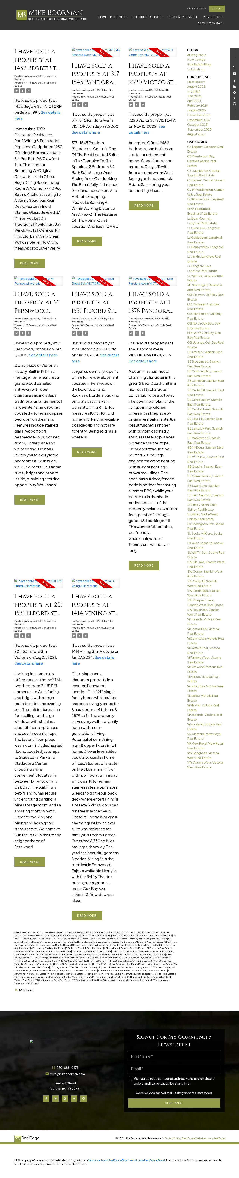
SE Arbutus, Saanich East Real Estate (84, 948)
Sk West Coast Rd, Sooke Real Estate (119, 964)
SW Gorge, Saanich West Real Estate (68, 967)
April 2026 (194, 101)
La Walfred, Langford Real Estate (103, 942)
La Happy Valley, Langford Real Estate (147, 938)
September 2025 (199, 129)
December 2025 (198, 115)
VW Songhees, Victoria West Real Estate (131, 980)
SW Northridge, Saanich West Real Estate (149, 967)
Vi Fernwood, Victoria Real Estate (35, 84)
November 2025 (198, 120)
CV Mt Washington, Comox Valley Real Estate (66, 935)
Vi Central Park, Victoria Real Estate (149, 970)
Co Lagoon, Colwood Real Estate (45, 932)
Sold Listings (196, 69)
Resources (212, 17)
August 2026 (196, 86)
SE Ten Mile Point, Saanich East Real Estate (73, 961)
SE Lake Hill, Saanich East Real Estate (59, 954)
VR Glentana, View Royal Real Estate (53, 980)
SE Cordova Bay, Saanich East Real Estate (133, 951)
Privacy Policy (173, 1138)
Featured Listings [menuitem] (147, 17)
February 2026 (197, 105)
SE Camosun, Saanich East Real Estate (51, 951)
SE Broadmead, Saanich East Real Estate (125, 948)
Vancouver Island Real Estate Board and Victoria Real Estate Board (126, 1160)
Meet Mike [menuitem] (118, 17)
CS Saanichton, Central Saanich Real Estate (135, 932)
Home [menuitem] (102, 17)
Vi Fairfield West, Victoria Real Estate (103, 973)
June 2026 (194, 96)
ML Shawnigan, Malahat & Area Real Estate (141, 942)
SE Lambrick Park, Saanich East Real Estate (101, 954)
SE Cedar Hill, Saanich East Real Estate (91, 951)
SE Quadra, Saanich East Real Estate (105, 957)
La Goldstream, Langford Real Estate (108, 938)
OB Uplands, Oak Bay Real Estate (48, 948)
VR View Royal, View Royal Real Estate (91, 980)
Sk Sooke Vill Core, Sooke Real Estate (81, 964)
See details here (86, 132)
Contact (217, 8)
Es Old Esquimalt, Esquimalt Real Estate (151, 935)
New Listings (196, 60)
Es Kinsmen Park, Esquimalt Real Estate (110, 935)
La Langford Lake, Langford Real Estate (65, 942)
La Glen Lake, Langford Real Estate (71, 938)
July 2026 (193, 91)
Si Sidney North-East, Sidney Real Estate (116, 961)
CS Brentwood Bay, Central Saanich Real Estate (88, 932)
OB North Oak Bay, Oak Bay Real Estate (130, 945)
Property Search (182, 17)
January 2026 (196, 110)
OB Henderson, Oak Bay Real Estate (90, 945)
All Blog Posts (196, 55)
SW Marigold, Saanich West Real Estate (108, 967)
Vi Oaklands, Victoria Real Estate (141, 977)
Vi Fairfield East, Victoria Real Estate (65, 973)
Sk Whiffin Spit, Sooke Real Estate (156, 964)
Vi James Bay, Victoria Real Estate (44, 977)
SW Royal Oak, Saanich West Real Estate (77, 970)
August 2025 (196, 134)
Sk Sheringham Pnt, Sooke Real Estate (41, 964)
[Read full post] (96, 55)
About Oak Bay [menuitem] (210, 23)
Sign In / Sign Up (196, 8)
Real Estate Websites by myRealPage (203, 1138)
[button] (196, 8)
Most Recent (196, 82)
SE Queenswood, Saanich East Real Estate (146, 957)
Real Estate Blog (199, 64)
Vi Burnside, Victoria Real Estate (114, 970)
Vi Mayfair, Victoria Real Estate (108, 977)
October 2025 (197, 124)
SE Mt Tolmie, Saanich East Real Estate (66, 957)
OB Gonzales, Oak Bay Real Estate (53, 945)
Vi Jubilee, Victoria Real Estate (77, 977)
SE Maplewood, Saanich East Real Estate (144, 954)
